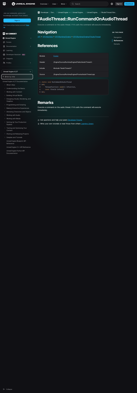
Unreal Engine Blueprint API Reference (16, 142)
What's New (11, 85)
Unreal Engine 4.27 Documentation (15, 81)
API (39, 37)
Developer (45, 12)
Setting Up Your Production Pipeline (16, 123)
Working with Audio (13, 115)
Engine (56, 56)
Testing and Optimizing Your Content (17, 129)
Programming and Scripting (16, 105)
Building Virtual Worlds (14, 95)
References (118, 40)
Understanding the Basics (16, 88)
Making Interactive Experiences (18, 108)
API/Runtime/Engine (63, 37)
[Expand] (5, 85)
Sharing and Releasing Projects (18, 134)
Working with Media (13, 118)
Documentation (53, 12)
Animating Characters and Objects (19, 112)
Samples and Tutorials (14, 137)
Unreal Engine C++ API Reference (19, 147)
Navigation (118, 37)
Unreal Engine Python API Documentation (16, 152)
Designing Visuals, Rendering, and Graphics (19, 100)
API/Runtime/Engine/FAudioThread (87, 37)
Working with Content (14, 92)
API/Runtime (48, 37)
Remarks (117, 44)
